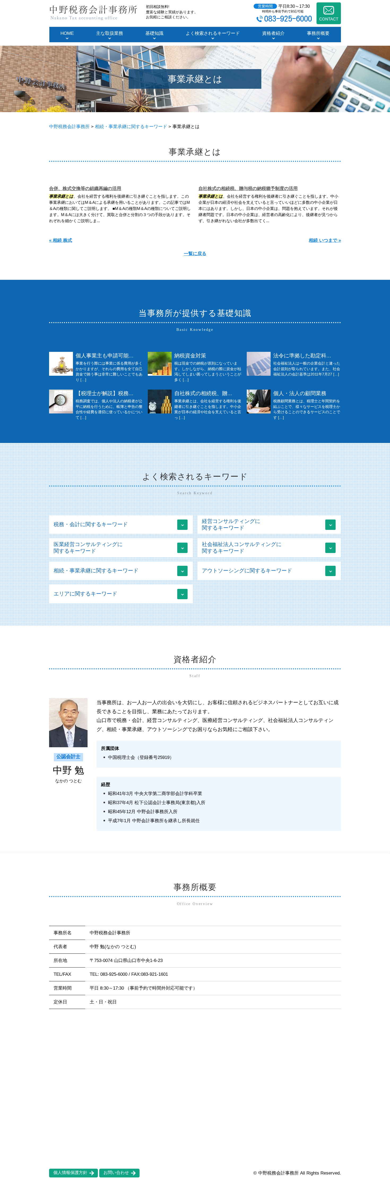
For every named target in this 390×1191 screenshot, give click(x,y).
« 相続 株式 (60, 240)
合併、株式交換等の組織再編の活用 (85, 188)
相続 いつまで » (325, 240)
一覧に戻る (195, 253)
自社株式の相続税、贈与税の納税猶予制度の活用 (248, 188)
